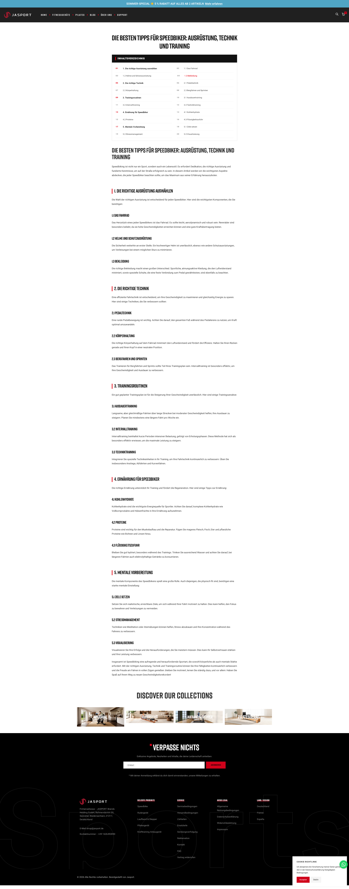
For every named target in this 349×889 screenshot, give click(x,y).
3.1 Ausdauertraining (193, 97)
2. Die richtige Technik (133, 83)
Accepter (303, 879)
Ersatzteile (182, 825)
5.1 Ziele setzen (190, 126)
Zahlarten (182, 819)
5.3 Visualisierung (191, 134)
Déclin (315, 879)
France (260, 812)
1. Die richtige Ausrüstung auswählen (140, 68)
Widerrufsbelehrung (226, 823)
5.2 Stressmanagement (133, 134)
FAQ (179, 851)
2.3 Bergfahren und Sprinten (196, 90)
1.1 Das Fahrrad (191, 68)
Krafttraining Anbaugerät (149, 832)
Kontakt (181, 844)
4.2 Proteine (128, 119)
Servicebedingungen (187, 806)
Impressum (222, 829)
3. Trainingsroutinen (132, 97)
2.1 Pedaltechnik (191, 83)
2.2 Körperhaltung (130, 90)
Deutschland (263, 806)
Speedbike (142, 806)
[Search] (337, 15)
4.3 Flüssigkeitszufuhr (193, 119)
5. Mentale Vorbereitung (134, 126)
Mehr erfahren (213, 4)
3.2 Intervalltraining (131, 105)
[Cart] (343, 15)
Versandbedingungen (187, 812)
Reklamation (183, 838)
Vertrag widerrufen (186, 857)
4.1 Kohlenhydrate (192, 112)
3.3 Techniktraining (192, 105)
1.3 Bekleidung (190, 75)
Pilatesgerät (143, 825)
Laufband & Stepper (147, 819)
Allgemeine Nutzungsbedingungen (228, 808)
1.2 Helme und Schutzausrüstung (137, 75)
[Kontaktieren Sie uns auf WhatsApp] (343, 864)
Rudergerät (142, 812)
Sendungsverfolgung (187, 832)
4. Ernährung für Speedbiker (135, 112)
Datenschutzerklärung (227, 816)
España (260, 819)
